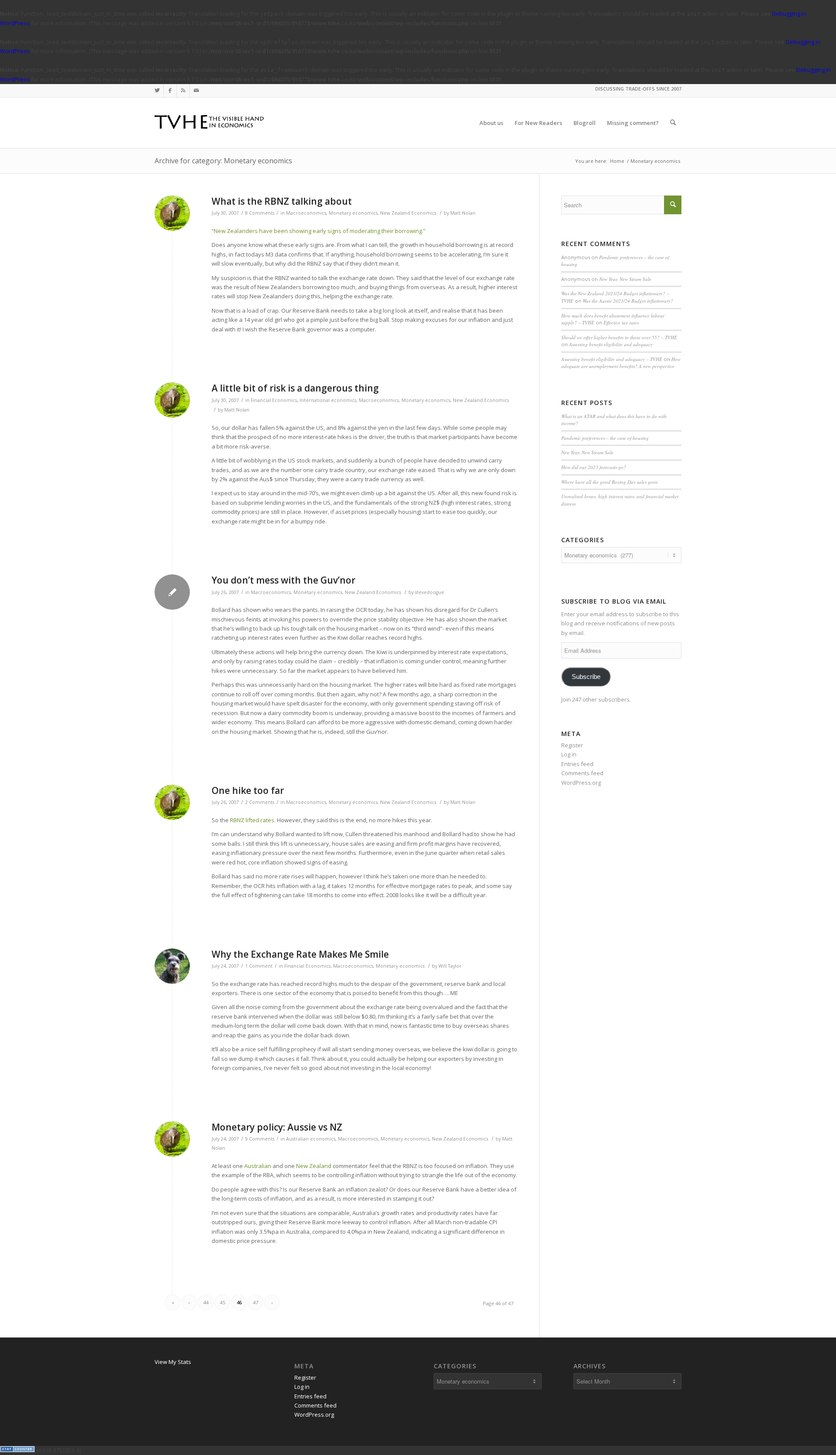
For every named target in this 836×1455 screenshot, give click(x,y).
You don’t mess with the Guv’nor (283, 580)
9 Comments (259, 1139)
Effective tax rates (621, 322)
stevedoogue (429, 592)
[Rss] (183, 90)
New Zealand (313, 1166)
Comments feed (582, 773)
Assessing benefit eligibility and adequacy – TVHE (611, 359)
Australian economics (310, 1139)
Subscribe (586, 676)
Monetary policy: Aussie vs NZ (277, 1127)
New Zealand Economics (408, 213)
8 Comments (259, 213)
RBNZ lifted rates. (253, 820)
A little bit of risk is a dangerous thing (295, 388)
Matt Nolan (462, 213)
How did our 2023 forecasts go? (593, 467)
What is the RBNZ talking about (282, 201)
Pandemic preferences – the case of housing (605, 438)
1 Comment (259, 966)
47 (255, 1302)
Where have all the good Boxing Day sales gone (609, 482)
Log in (568, 754)
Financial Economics (274, 400)
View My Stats (173, 1362)
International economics (328, 400)
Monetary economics (353, 213)
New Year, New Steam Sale (625, 279)
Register (572, 745)
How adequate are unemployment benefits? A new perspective (621, 363)
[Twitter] (157, 90)
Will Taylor (450, 966)
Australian (257, 1166)
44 (206, 1302)
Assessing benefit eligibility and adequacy (611, 344)
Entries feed (577, 764)
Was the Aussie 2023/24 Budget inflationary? (628, 300)
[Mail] (196, 90)
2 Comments (259, 802)
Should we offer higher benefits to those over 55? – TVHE (619, 337)
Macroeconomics (306, 213)
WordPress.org (581, 783)
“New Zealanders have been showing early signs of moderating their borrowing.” (318, 231)
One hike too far (248, 790)
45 (222, 1302)
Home (617, 161)
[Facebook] (170, 90)
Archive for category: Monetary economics (223, 160)
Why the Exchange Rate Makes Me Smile (300, 954)
